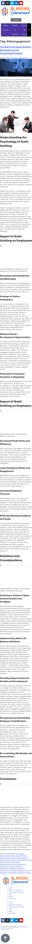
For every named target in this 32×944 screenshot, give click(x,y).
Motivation (21, 868)
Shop (10, 894)
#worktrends (4, 866)
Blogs (8, 854)
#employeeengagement (20, 858)
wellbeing (20, 870)
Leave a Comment (25, 873)
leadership (18, 866)
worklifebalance (13, 873)
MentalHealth (4, 868)
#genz (29, 860)
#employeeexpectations (8, 860)
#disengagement (5, 858)
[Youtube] (21, 3)
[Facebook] (3, 3)
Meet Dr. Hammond (6, 28)
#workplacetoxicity (19, 864)
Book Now (12, 898)
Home (11, 888)
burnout (12, 866)
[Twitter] (12, 3)
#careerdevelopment (7, 856)
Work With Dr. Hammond (15, 30)
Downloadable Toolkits (16, 892)
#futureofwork (22, 860)
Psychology (13, 870)
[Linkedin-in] (16, 3)
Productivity (4, 870)
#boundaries (20, 854)
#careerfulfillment (21, 856)
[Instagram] (7, 3)
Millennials (13, 868)
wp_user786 (23, 58)
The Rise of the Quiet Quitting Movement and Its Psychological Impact (15, 50)
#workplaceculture (6, 864)
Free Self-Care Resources (25, 30)
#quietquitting (15, 862)
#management (5, 862)
